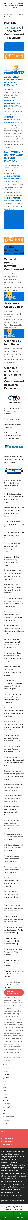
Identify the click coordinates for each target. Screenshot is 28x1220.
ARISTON (6, 1068)
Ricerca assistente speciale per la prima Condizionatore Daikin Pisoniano (13, 459)
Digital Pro (16, 1207)
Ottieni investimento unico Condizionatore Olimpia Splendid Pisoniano (13, 798)
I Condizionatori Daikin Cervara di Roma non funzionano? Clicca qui (12, 749)
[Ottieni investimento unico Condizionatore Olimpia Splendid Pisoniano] (14, 790)
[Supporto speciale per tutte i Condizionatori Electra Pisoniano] (14, 527)
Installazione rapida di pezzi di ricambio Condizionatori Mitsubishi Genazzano (13, 435)
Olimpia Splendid (8, 1117)
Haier (4, 1091)
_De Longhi (6, 1074)
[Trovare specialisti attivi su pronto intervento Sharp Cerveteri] (14, 977)
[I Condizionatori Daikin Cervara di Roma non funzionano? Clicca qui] (14, 741)
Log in (21, 1209)
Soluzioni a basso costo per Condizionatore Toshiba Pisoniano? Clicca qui (13, 941)
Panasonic (6, 1120)
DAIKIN (5, 1071)
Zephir (5, 1123)
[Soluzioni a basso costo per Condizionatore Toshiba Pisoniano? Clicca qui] (14, 933)
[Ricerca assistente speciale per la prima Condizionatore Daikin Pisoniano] (14, 451)
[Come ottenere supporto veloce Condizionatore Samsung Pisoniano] (14, 861)
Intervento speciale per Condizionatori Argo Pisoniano (12, 411)
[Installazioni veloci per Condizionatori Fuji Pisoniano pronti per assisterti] (14, 551)
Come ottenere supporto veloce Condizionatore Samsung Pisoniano (12, 869)
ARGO (5, 1065)
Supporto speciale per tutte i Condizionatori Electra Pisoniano (14, 535)
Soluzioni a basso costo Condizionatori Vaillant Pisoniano (12, 963)
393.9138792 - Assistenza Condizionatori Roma (14, 4)
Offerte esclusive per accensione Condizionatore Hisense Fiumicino (13, 919)
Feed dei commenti (7, 1141)
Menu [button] (15, 7)
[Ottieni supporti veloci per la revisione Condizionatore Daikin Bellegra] (14, 839)
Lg (4, 1110)
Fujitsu (5, 1087)
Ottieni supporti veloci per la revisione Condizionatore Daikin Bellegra (13, 847)
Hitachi (5, 1097)
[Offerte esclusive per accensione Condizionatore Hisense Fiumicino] (14, 911)
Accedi (3, 1136)
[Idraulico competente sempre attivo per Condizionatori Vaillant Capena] (14, 815)
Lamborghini (7, 1104)
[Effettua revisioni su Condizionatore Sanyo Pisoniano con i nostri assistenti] (14, 886)
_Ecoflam (6, 1078)
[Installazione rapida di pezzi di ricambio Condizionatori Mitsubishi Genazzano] (14, 427)
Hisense (5, 1094)
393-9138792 (13, 27)
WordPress (15, 1209)
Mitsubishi (6, 1113)
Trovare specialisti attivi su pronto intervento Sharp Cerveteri (13, 984)
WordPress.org (6, 1144)
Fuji (4, 1084)
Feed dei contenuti (7, 1138)
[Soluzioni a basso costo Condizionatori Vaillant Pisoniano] (14, 955)
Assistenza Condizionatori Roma (13, 992)
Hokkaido (6, 1100)
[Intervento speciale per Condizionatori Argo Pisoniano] (14, 403)
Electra (5, 1081)
